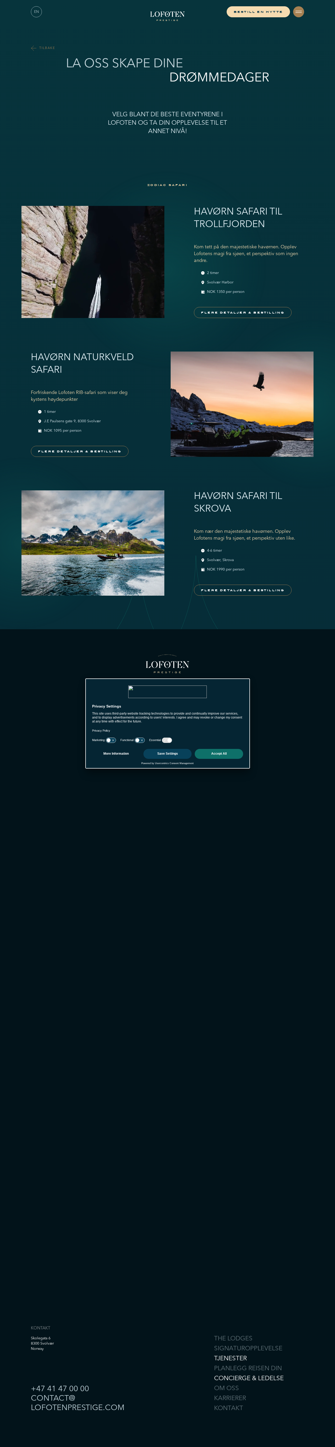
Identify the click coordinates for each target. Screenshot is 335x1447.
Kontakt (228, 1408)
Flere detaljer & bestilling (242, 312)
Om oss (226, 1388)
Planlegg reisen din (248, 1369)
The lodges (233, 1339)
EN (36, 12)
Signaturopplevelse (248, 1349)
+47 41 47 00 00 (60, 1389)
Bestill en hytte (258, 11)
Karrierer (230, 1398)
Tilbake (47, 48)
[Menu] (298, 11)
